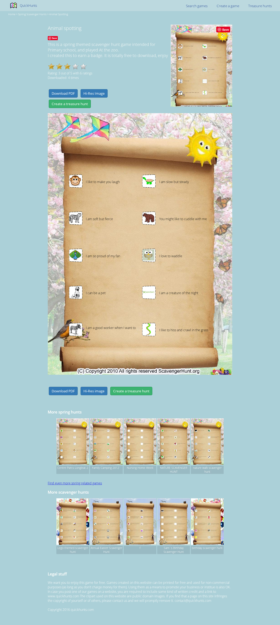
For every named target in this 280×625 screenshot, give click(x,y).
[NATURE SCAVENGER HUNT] (173, 442)
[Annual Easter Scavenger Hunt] (106, 522)
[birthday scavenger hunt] (207, 522)
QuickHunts (28, 5)
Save (225, 29)
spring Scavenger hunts (32, 14)
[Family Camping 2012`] (106, 442)
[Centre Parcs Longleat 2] (72, 442)
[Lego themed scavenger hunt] (72, 522)
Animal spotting (58, 14)
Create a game (228, 5)
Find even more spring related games (75, 483)
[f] (140, 522)
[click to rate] (75, 66)
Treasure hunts (260, 5)
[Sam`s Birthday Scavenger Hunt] (173, 522)
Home (11, 14)
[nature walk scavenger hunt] (207, 442)
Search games (197, 5)
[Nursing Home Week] (140, 442)
